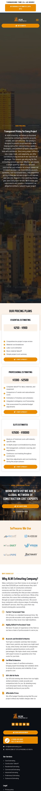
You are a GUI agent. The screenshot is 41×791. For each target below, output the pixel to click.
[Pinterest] (27, 724)
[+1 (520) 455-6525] (7, 740)
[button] (37, 20)
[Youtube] (24, 724)
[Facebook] (13, 724)
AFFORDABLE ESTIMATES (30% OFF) (20, 7)
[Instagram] (20, 724)
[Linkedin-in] (16, 724)
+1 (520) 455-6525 (17, 739)
